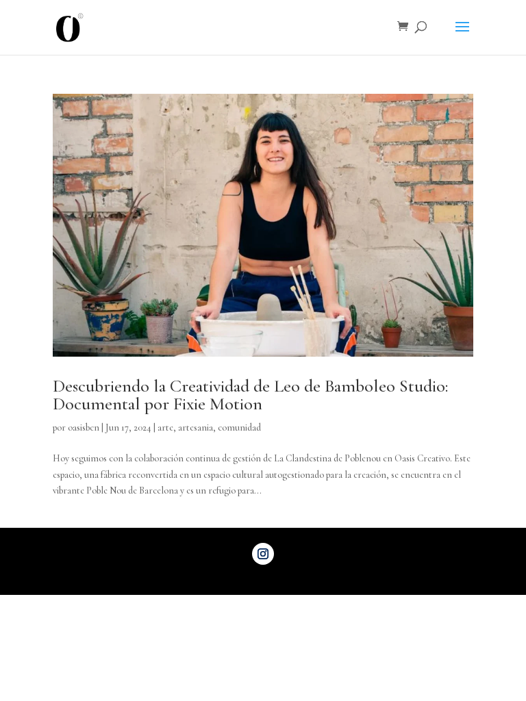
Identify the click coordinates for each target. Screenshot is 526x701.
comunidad (239, 427)
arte (165, 427)
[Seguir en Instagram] (263, 554)
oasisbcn (83, 427)
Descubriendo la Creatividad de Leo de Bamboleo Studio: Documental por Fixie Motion (250, 394)
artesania (195, 427)
